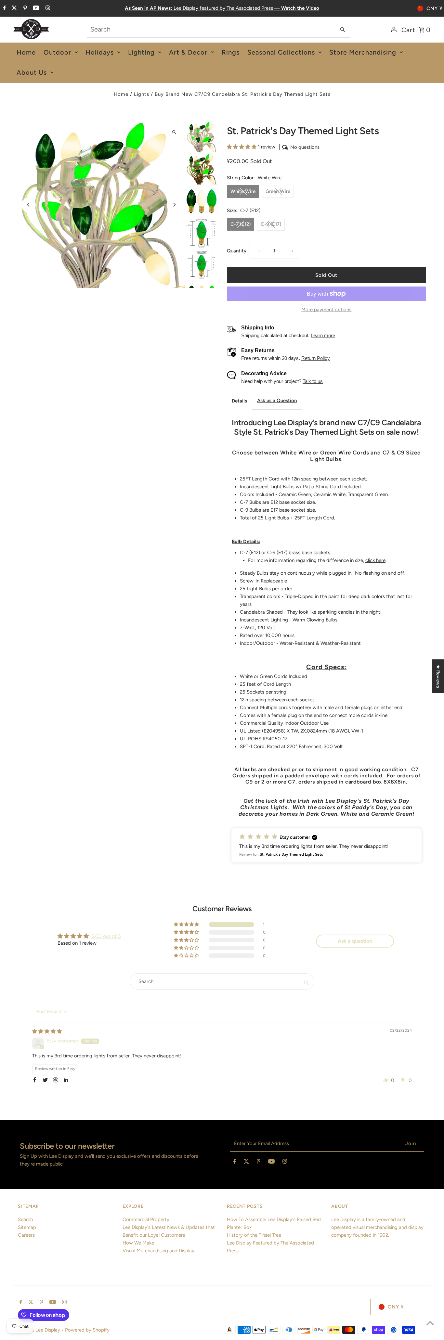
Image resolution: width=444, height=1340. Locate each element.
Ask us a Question (277, 400)
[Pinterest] (24, 8)
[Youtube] (35, 8)
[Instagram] (47, 8)
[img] (47, 1031)
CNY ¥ (434, 8)
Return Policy (315, 358)
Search (25, 1219)
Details (239, 401)
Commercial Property (146, 1219)
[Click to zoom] (174, 132)
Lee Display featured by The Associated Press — (222, 8)
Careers (26, 1235)
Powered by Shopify (87, 1330)
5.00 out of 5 (106, 936)
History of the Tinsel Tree (254, 1235)
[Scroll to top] (430, 1323)
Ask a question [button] (355, 941)
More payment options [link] (326, 310)
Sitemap (27, 1227)
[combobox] (210, 29)
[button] (242, 147)
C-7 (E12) (240, 224)
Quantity (236, 251)
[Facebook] (4, 8)
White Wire (242, 191)
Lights (141, 94)
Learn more (323, 335)
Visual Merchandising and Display (158, 1251)
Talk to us (313, 381)
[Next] (174, 205)
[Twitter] (13, 8)
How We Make (138, 1243)
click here (375, 560)
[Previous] (28, 205)
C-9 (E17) (271, 224)
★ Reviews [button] (438, 676)
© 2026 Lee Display (39, 1330)
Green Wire (278, 191)
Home (121, 94)
